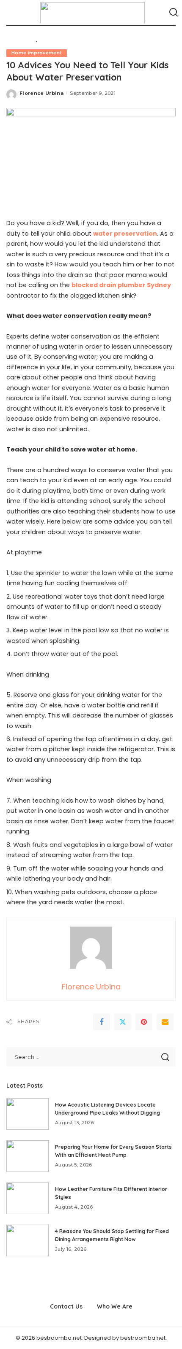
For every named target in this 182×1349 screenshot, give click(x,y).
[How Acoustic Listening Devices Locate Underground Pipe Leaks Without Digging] (27, 1114)
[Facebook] (101, 1021)
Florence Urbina (41, 93)
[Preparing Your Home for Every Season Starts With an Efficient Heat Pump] (27, 1156)
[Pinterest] (143, 1021)
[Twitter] (122, 1021)
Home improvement (36, 53)
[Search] (173, 12)
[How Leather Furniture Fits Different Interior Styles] (27, 1198)
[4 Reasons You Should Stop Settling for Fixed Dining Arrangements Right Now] (27, 1240)
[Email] (165, 1021)
